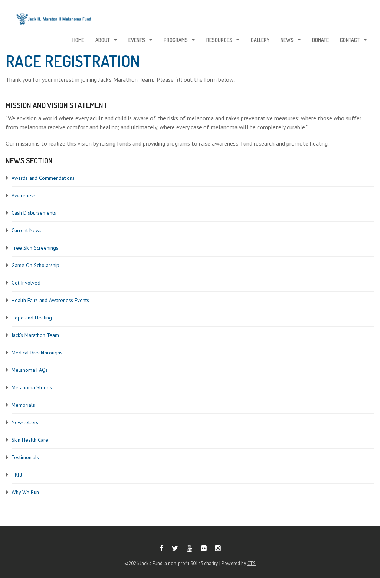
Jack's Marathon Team (35, 335)
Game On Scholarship (35, 265)
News (287, 40)
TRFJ (17, 474)
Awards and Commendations (43, 178)
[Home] (53, 21)
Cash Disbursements (34, 213)
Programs (176, 40)
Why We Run (25, 492)
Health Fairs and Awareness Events (50, 300)
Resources (219, 40)
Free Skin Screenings (35, 247)
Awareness (24, 195)
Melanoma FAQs (30, 370)
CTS (251, 563)
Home (78, 40)
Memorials (23, 405)
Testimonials (25, 457)
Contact (350, 40)
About (102, 40)
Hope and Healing (32, 317)
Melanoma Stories (32, 387)
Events (136, 40)
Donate (320, 40)
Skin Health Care (30, 439)
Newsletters (25, 422)
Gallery (260, 40)
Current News (27, 230)
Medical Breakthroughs (37, 352)
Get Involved (26, 282)
